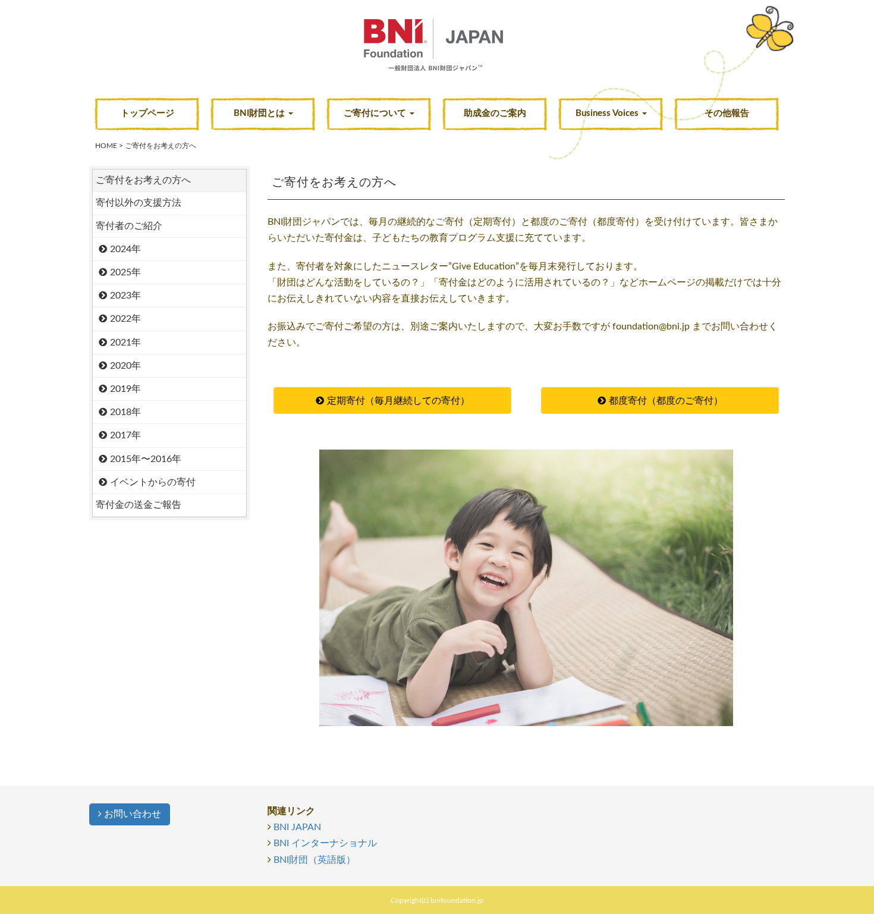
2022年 (125, 318)
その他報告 (727, 113)
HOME (106, 145)
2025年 (125, 272)
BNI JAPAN (297, 827)
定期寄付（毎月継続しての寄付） (398, 401)
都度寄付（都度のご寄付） (666, 401)
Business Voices (608, 113)
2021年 (125, 342)
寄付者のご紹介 (129, 226)
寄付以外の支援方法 (138, 203)
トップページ (147, 113)
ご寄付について (376, 113)
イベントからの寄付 (153, 482)
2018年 (125, 412)
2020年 (125, 365)
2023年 (125, 295)
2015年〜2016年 (145, 459)
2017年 (125, 435)
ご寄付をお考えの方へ (143, 180)
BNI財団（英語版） (314, 860)
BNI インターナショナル (325, 843)
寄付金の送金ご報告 (138, 505)
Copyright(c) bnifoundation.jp (437, 900)
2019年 (125, 389)
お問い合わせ (131, 814)
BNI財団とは (260, 113)
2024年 (125, 249)
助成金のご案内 (495, 113)
